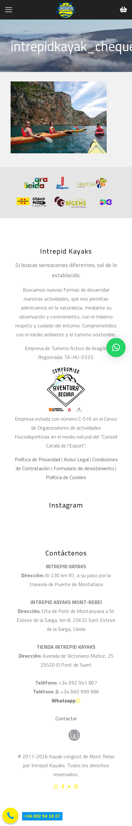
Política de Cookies (66, 477)
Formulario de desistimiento (84, 468)
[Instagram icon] (76, 786)
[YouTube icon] (69, 786)
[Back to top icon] (119, 803)
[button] (116, 347)
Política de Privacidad (37, 459)
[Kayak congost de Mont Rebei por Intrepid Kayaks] (66, 10)
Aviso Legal (76, 459)
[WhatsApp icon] (56, 786)
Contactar (66, 718)
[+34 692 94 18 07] (11, 816)
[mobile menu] (8, 9)
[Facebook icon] (62, 786)
